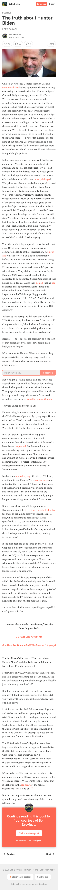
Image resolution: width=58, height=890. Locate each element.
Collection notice (47, 869)
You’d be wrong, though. (39, 399)
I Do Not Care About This (29, 637)
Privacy (27, 869)
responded (20, 446)
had (53, 283)
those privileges (42, 179)
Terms (35, 869)
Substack (15, 884)
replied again (42, 480)
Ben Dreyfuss (15, 34)
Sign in (52, 4)
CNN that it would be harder (40, 510)
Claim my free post (29, 833)
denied (39, 283)
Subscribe (41, 4)
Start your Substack (21, 876)
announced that (10, 87)
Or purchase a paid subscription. (29, 840)
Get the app (43, 876)
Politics (7, 13)
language (26, 785)
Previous (11, 854)
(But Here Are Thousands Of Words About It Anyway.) (29, 645)
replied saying (22, 476)
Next (48, 854)
